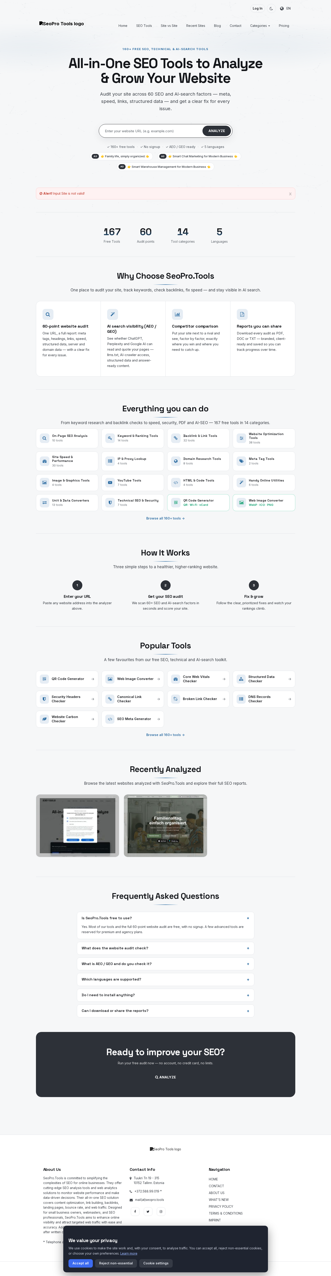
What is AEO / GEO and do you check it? (166, 964)
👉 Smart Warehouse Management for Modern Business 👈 (165, 166)
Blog (217, 26)
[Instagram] (161, 1211)
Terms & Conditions (226, 1213)
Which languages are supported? (166, 979)
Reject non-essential (116, 1263)
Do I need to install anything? (166, 995)
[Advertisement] (166, 1116)
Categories (259, 26)
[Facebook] (135, 1211)
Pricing (284, 26)
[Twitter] (148, 1211)
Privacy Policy (221, 1206)
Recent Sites (195, 26)
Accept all (81, 1263)
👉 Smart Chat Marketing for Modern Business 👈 (199, 156)
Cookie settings (156, 1263)
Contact (235, 26)
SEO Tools (144, 26)
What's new (219, 1200)
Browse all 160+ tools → (165, 518)
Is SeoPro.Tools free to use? (166, 918)
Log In (258, 8)
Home (123, 26)
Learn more (128, 1253)
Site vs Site (169, 26)
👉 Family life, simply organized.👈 (121, 156)
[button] (271, 8)
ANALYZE (216, 131)
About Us (217, 1193)
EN (287, 8)
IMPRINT (215, 1220)
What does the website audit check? (166, 948)
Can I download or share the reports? (166, 1011)
